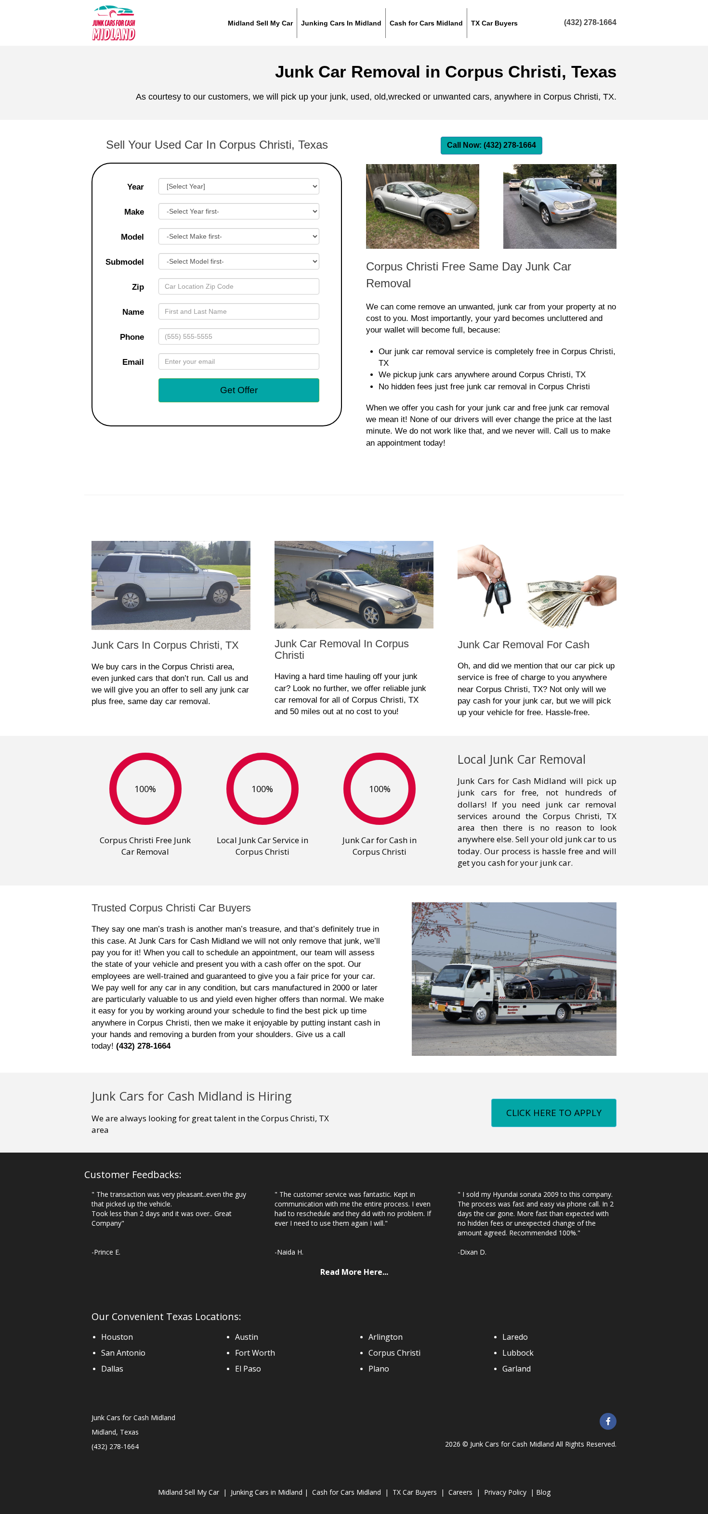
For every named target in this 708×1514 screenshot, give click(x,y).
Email (133, 362)
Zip (138, 287)
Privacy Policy (505, 1492)
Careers (460, 1492)
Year (135, 187)
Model (132, 237)
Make (134, 212)
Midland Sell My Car (188, 1492)
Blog (542, 1492)
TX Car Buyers (415, 1492)
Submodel (124, 262)
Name (133, 312)
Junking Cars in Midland (266, 1492)
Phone (132, 337)
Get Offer (239, 390)
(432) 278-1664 (143, 1046)
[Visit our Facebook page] (608, 1421)
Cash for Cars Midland (346, 1492)
